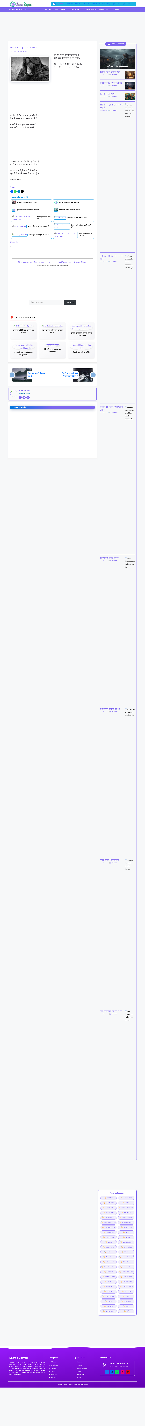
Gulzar (126, 1237)
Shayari (126, 1296)
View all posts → (26, 393)
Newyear (69, 4)
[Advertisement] (52, 27)
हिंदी (126, 1311)
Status (108, 1301)
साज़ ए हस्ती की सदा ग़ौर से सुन (111, 1011)
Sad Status (126, 1291)
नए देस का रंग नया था (107, 94)
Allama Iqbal (108, 1203)
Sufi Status (108, 1306)
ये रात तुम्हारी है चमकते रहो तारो (111, 83)
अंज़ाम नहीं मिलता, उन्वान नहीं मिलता (23, 331)
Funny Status (108, 1232)
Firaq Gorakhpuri (126, 1217)
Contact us (79, 1365)
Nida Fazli (108, 1272)
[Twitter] (24, 397)
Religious (53, 1362)
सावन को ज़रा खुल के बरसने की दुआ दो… (23, 353)
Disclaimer (80, 1371)
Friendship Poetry (126, 1222)
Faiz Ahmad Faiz (108, 1217)
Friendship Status (108, 1227)
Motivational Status (108, 1267)
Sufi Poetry (106, 4)
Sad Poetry (96, 4)
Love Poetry (108, 1257)
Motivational (103, 9)
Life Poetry (108, 1252)
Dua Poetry (126, 1213)
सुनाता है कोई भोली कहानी (109, 860)
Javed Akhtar (126, 1247)
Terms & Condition (82, 1368)
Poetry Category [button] (59, 9)
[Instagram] (28, 397)
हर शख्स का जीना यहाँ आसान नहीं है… (52, 331)
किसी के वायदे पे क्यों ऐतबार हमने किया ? (70, 374)
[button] (133, 4)
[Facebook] (20, 397)
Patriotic (78, 4)
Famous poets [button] (75, 9)
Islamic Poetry (126, 1242)
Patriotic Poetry (126, 1277)
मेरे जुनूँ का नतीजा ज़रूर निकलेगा (52, 350)
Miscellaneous (91, 9)
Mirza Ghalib (108, 1262)
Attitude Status (109, 1208)
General (61, 4)
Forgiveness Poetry (108, 1222)
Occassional (115, 9)
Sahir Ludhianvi (108, 1296)
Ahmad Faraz (126, 1198)
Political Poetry (126, 1282)
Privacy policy (81, 1374)
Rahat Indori (108, 1287)
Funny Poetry (126, 1227)
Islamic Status (108, 1247)
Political (87, 4)
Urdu (126, 1306)
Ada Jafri (108, 1198)
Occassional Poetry (126, 1272)
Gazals (126, 1232)
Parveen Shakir (108, 1277)
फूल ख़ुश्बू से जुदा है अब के (109, 558)
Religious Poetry (126, 1287)
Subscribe (70, 302)
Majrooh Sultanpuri (126, 1257)
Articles (48, 9)
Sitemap (79, 1377)
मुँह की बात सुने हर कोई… (81, 352)
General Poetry (108, 1237)
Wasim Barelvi (109, 1311)
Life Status (126, 1252)
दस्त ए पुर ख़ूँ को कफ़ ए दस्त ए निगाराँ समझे (81, 334)
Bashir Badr (108, 1213)
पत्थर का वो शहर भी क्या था (110, 709)
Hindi (108, 1242)
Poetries (108, 1282)
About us (79, 1362)
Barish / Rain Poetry (126, 1208)
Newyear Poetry (126, 1267)
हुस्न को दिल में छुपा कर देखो (110, 72)
